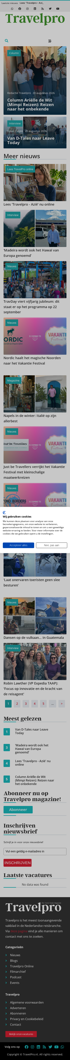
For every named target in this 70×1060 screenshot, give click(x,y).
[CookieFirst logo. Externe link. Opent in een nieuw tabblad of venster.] (4, 512)
